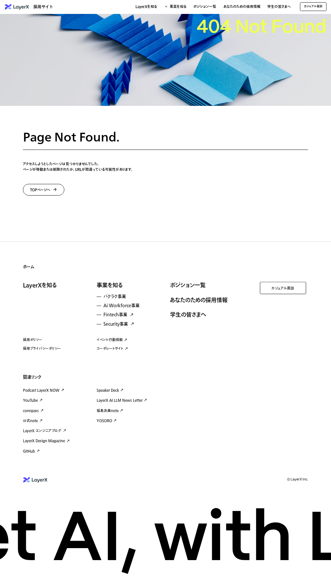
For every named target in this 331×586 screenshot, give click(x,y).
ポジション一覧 (204, 7)
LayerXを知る (40, 285)
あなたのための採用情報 (242, 7)
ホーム (29, 267)
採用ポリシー (32, 340)
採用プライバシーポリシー (42, 348)
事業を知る (110, 285)
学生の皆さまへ (279, 7)
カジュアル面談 (283, 288)
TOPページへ (40, 190)
